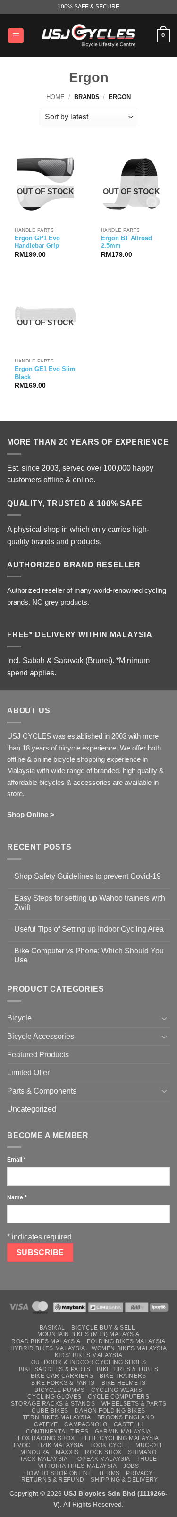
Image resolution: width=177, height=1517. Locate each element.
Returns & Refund (52, 1479)
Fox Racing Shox (46, 1438)
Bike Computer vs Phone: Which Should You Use (89, 955)
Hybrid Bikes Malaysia (47, 1348)
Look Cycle (109, 1445)
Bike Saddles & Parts (55, 1369)
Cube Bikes (50, 1410)
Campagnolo (85, 1424)
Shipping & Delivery (124, 1479)
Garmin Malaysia (123, 1431)
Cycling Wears (117, 1390)
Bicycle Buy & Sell (103, 1327)
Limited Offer (28, 1073)
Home (55, 97)
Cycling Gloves (54, 1396)
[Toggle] (164, 1018)
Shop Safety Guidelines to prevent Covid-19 (87, 876)
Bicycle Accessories (40, 1036)
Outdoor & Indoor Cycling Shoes (88, 1362)
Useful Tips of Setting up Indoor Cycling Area (89, 929)
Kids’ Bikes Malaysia (88, 1355)
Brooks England (126, 1417)
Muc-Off (149, 1445)
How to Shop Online (58, 1473)
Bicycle (19, 1018)
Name (17, 1197)
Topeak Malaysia (102, 1459)
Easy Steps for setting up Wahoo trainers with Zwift (89, 902)
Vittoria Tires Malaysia (77, 1466)
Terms (109, 1473)
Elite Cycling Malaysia (120, 1438)
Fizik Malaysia (60, 1445)
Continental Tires (57, 1431)
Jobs (131, 1466)
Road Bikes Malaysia (46, 1341)
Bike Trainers (123, 1376)
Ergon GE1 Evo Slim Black (45, 372)
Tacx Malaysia (43, 1459)
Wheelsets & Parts (133, 1403)
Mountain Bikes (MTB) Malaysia (88, 1334)
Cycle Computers (118, 1396)
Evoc (22, 1445)
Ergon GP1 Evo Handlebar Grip (37, 242)
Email (16, 1159)
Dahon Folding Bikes (110, 1410)
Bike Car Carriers (62, 1376)
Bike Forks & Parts (63, 1383)
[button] (16, 35)
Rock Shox (103, 1452)
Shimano (142, 1452)
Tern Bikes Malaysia (57, 1417)
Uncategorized (31, 1109)
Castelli (128, 1424)
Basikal (52, 1327)
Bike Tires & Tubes (127, 1369)
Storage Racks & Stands (53, 1403)
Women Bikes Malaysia (129, 1348)
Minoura (34, 1452)
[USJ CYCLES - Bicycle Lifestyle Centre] (89, 35)
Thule (146, 1459)
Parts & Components (41, 1091)
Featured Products (38, 1055)
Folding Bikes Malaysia (126, 1341)
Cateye (46, 1424)
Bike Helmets (123, 1383)
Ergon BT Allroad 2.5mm (126, 242)
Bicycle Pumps (59, 1390)
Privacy (139, 1473)
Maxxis (67, 1452)
